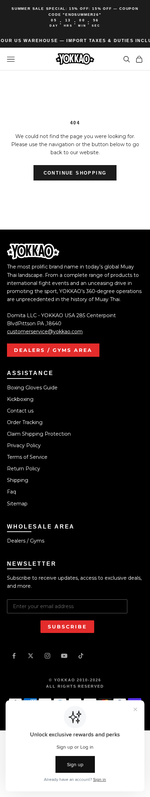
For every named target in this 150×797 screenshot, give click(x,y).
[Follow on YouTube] (64, 655)
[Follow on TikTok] (80, 655)
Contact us (20, 411)
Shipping (17, 480)
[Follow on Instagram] (47, 655)
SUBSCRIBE (67, 627)
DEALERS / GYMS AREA (53, 350)
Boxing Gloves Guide (32, 387)
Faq (11, 492)
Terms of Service (27, 457)
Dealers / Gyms (25, 541)
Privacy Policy (24, 445)
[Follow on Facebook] (13, 655)
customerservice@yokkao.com (45, 331)
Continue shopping (75, 173)
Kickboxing (20, 399)
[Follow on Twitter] (30, 655)
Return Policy (23, 468)
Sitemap (17, 503)
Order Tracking (25, 422)
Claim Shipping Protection (39, 434)
